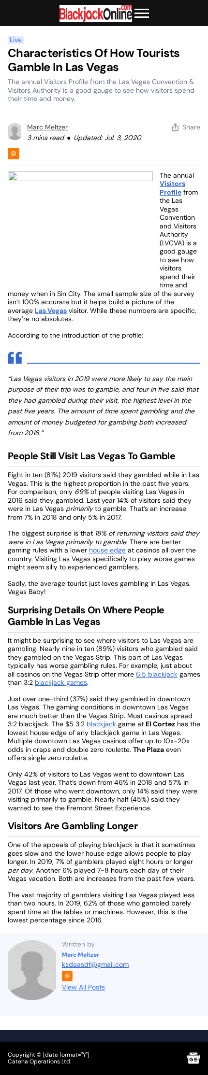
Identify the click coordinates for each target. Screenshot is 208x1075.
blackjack (101, 724)
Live (16, 40)
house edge (107, 550)
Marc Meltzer (47, 127)
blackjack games (61, 682)
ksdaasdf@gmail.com (95, 964)
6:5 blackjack (157, 674)
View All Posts (83, 987)
